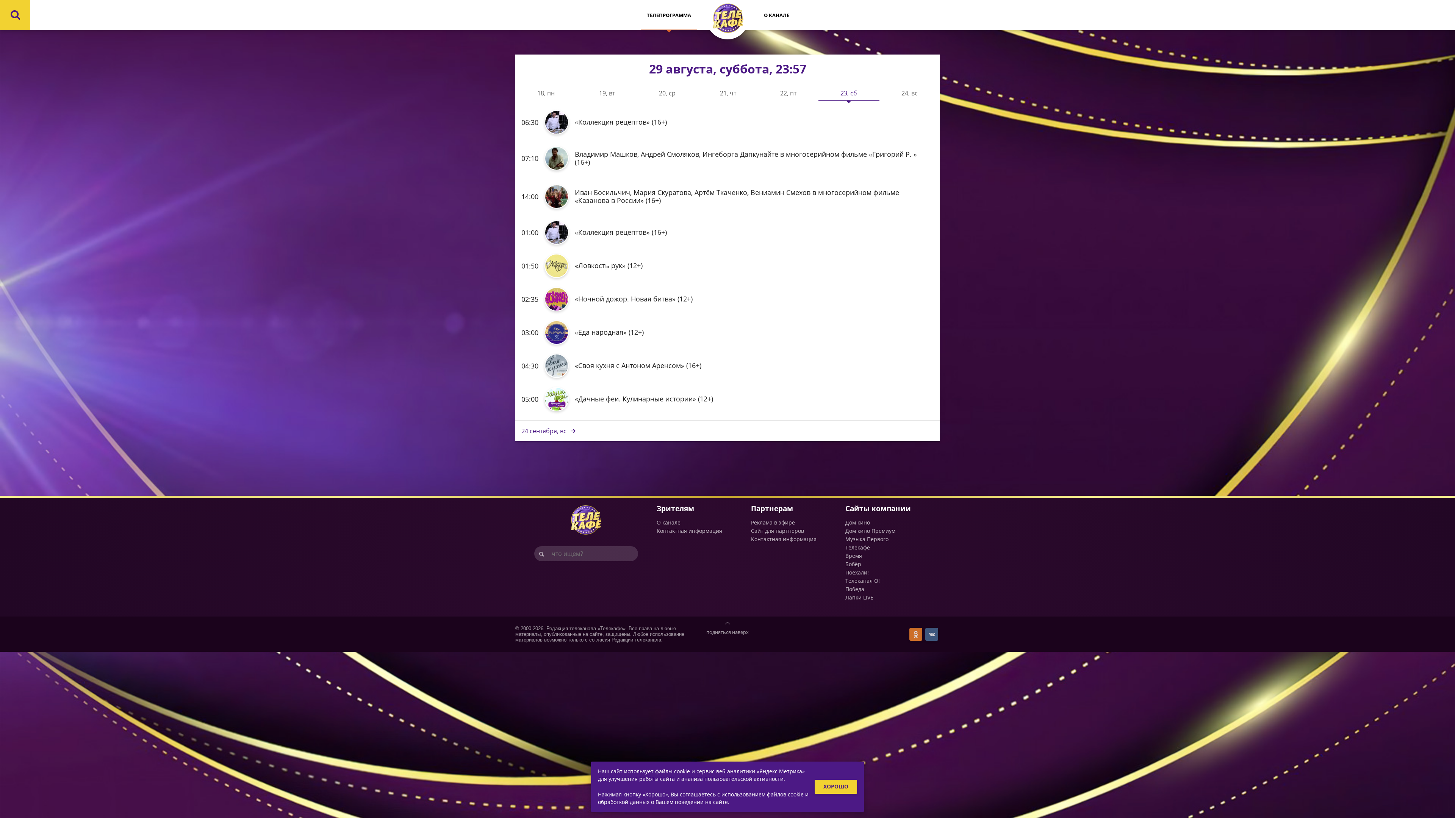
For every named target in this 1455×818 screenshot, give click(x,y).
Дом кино (857, 522)
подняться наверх (727, 632)
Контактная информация (689, 530)
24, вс (543, 431)
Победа (854, 589)
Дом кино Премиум (870, 530)
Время (853, 555)
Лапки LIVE (859, 597)
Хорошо (835, 786)
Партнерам (772, 508)
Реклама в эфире (773, 522)
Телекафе (857, 547)
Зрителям (675, 508)
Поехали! (857, 572)
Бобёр (853, 564)
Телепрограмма (669, 15)
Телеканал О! (862, 580)
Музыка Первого (867, 539)
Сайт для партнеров (777, 530)
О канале (776, 15)
